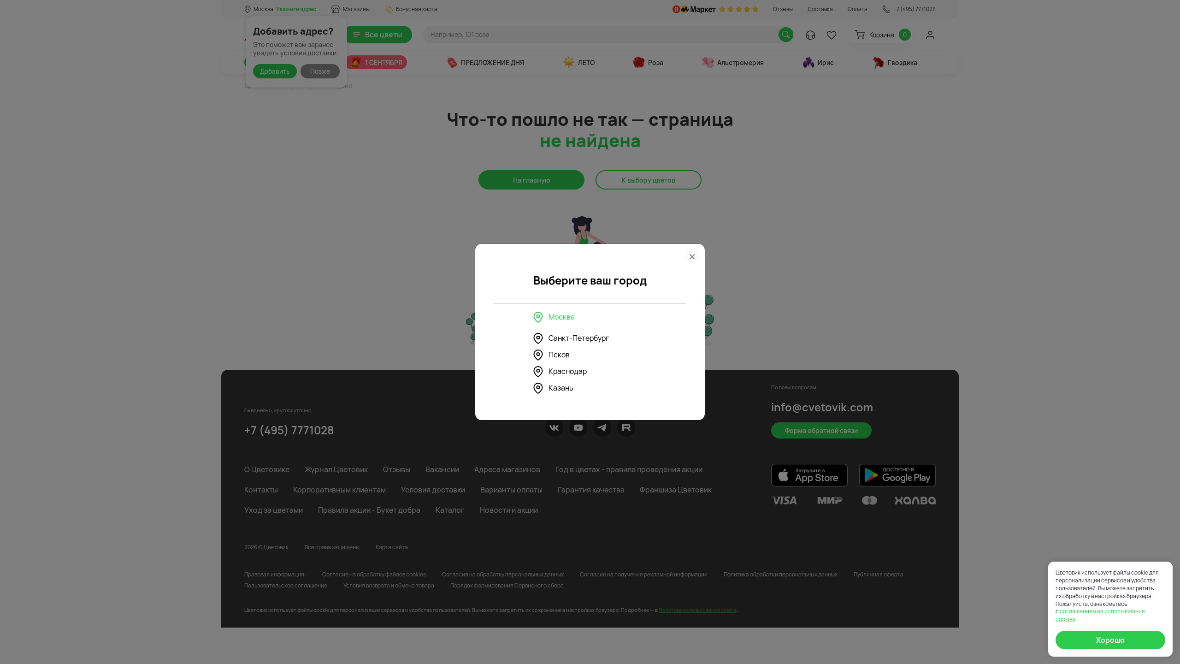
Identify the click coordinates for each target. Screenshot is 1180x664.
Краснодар (568, 371)
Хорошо (1110, 640)
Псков (559, 355)
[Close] (692, 256)
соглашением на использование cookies (1100, 615)
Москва (562, 317)
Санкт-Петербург (579, 338)
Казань (561, 388)
